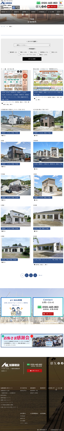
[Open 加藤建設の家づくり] (11, 12)
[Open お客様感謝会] (45, 12)
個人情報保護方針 (42, 430)
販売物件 (43, 388)
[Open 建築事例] (27, 12)
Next (40, 275)
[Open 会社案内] (62, 12)
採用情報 (43, 413)
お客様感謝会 (34, 413)
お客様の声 (51, 388)
